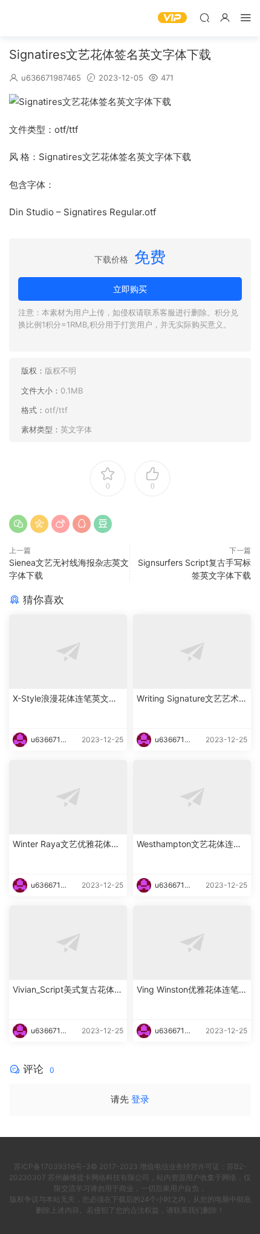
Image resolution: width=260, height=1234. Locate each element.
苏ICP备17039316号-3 (52, 1166)
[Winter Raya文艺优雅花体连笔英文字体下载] (68, 797)
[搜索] (204, 17)
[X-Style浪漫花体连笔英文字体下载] (68, 651)
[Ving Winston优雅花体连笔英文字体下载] (192, 942)
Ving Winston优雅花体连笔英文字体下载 (192, 990)
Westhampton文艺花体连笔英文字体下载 (189, 844)
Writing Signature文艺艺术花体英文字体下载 (192, 699)
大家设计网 (27, 18)
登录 (140, 1099)
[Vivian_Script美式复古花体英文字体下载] (68, 942)
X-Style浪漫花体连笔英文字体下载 (65, 699)
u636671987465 (51, 77)
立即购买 (130, 289)
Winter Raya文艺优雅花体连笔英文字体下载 (66, 844)
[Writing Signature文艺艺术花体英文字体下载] (192, 651)
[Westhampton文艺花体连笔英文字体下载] (192, 797)
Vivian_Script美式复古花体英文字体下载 (68, 990)
